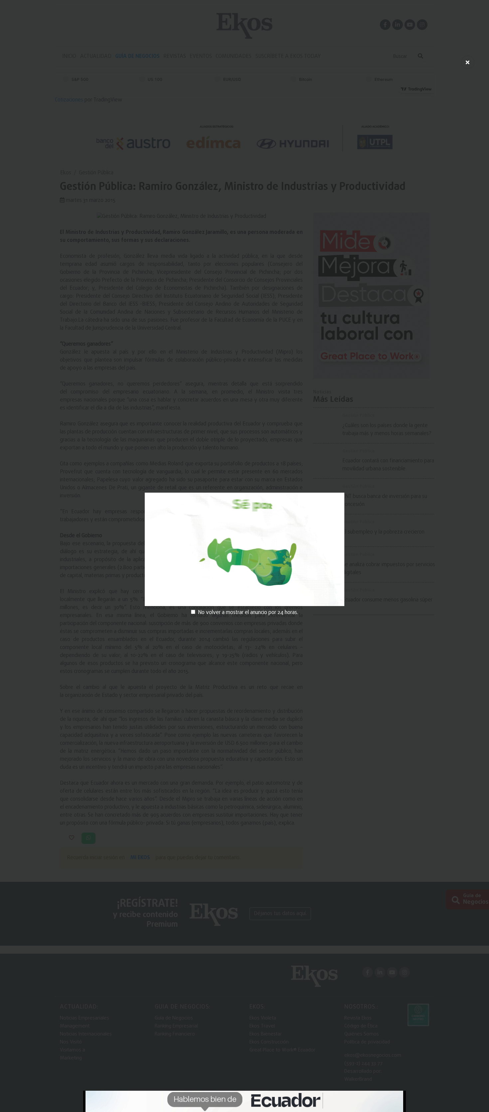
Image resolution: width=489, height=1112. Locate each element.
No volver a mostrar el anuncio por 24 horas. (248, 613)
